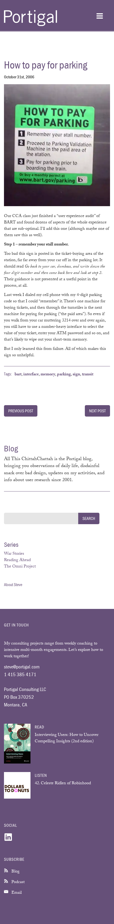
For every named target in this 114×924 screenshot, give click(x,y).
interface (31, 374)
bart (18, 374)
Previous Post (20, 410)
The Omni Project (20, 566)
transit (87, 374)
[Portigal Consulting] (30, 25)
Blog (15, 871)
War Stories (14, 554)
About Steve (13, 584)
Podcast (17, 882)
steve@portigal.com (22, 666)
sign (76, 374)
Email (16, 893)
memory (48, 374)
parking (64, 374)
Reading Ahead (17, 560)
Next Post (97, 410)
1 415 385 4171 (20, 674)
